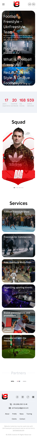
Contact (22, 419)
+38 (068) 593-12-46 (20, 404)
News (22, 414)
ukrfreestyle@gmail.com (20, 408)
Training (29, 414)
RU (34, 4)
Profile (14, 414)
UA (30, 4)
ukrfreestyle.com (18, 430)
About (7, 414)
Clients (14, 419)
